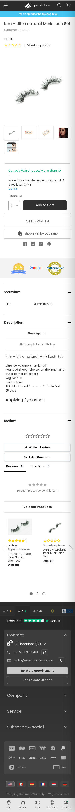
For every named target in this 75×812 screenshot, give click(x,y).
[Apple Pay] (22, 757)
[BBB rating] (67, 611)
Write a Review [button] (39, 447)
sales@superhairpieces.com (34, 660)
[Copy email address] (61, 660)
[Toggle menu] (5, 5)
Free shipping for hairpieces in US (38, 14)
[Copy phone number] (44, 652)
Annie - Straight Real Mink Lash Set (54, 553)
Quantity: (15, 196)
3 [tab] (43, 593)
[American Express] (32, 748)
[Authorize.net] (52, 611)
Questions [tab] (38, 466)
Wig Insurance (57, 794)
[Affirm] (42, 757)
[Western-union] (42, 748)
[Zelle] (32, 757)
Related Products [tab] (37, 507)
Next (71, 548)
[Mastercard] (22, 748)
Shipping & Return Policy (37, 344)
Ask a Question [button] (39, 457)
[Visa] (12, 748)
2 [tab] (37, 593)
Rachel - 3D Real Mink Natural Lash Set (20, 557)
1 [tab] (31, 593)
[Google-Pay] (12, 757)
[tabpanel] (20, 551)
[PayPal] (63, 748)
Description (37, 333)
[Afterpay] (53, 748)
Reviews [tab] (12, 466)
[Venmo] (53, 757)
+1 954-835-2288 (26, 652)
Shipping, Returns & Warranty (25, 794)
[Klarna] (63, 757)
